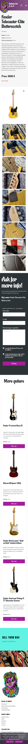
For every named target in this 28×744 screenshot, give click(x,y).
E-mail (5, 319)
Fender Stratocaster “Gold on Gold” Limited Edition (13, 541)
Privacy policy (4, 708)
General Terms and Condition (8, 706)
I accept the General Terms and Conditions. (14, 349)
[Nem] (25, 738)
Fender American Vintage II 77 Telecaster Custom (13, 599)
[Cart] (21, 5)
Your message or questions (11, 328)
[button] (26, 5)
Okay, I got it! (9, 741)
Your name (6, 311)
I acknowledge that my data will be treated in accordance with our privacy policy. (15, 355)
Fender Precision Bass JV (13, 425)
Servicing (3, 721)
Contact (3, 725)
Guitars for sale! (5, 717)
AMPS (2, 719)
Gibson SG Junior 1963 (12, 483)
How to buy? (4, 704)
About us (3, 723)
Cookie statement (5, 710)
